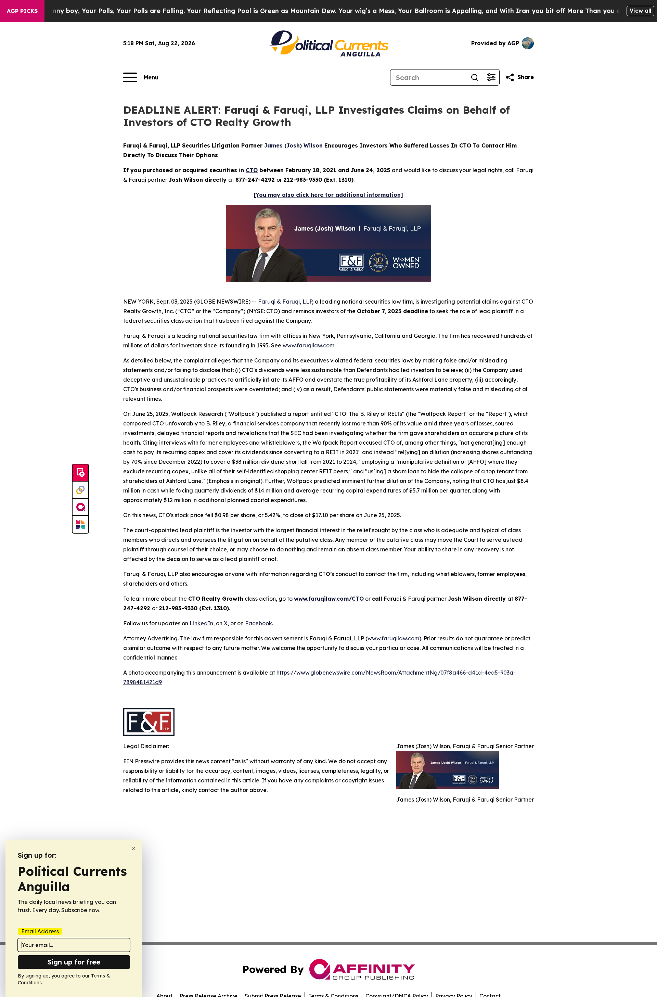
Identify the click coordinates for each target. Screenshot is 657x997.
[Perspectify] (80, 490)
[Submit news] (80, 473)
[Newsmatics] (80, 524)
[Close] (133, 848)
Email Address (40, 931)
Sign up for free (74, 962)
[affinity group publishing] (80, 507)
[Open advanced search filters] (491, 77)
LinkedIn (201, 623)
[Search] (474, 77)
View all (640, 10)
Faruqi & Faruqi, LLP (285, 301)
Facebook (258, 623)
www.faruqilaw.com (308, 345)
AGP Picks (22, 11)
